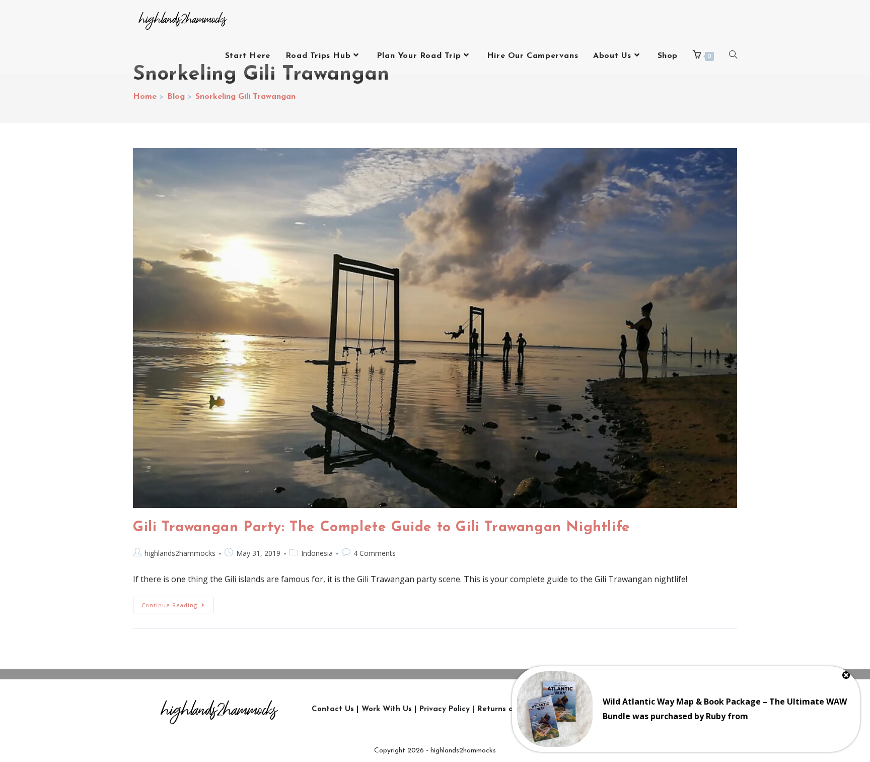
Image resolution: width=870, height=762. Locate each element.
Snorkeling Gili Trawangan (245, 97)
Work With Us (386, 709)
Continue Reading (177, 603)
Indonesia (317, 553)
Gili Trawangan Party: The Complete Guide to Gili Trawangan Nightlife (381, 528)
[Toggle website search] (733, 56)
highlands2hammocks (179, 553)
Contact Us (333, 709)
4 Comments (374, 553)
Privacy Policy (444, 709)
